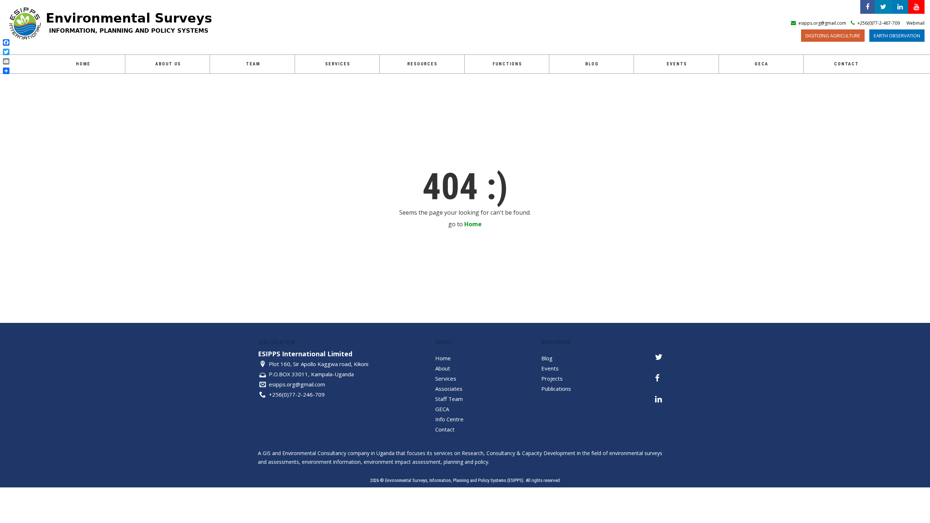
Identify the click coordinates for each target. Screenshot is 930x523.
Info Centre (449, 419)
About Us (168, 63)
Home (83, 63)
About (442, 368)
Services (337, 63)
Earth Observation (897, 35)
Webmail (915, 23)
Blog (592, 63)
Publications (556, 388)
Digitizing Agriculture (832, 35)
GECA (442, 409)
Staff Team (449, 398)
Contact (846, 63)
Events (677, 63)
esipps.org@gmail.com (297, 384)
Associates (448, 388)
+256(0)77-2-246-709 (297, 394)
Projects (552, 378)
